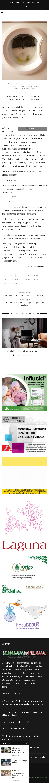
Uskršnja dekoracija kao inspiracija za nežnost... (18, 774)
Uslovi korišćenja (23, 3)
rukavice (27, 279)
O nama (11, 3)
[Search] (46, 13)
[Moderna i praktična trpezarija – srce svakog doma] (6, 750)
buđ (5, 275)
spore (36, 279)
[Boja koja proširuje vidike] (6, 762)
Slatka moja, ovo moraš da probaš (28, 84)
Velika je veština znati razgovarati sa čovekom (20, 737)
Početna (8, 84)
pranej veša (16, 279)
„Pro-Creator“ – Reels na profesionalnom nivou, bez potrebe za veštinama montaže (23, 702)
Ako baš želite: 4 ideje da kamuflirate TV (24, 351)
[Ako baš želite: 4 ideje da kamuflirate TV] (24, 333)
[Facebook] (22, 6)
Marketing (36, 3)
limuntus (21, 275)
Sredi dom (12, 86)
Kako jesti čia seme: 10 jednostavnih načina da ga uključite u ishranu (22, 713)
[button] (4, 337)
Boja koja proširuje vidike (19, 761)
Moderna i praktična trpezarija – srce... (19, 750)
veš (5, 283)
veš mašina (13, 283)
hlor (12, 275)
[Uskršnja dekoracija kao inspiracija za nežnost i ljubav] (6, 773)
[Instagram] (26, 6)
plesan (6, 279)
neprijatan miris (33, 275)
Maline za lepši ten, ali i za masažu (16, 722)
